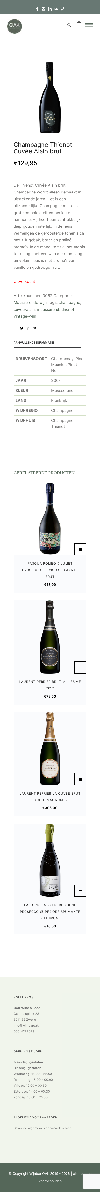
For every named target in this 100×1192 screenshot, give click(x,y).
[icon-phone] (63, 9)
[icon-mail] (57, 9)
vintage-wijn (25, 316)
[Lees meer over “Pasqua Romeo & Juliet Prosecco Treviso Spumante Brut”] (80, 549)
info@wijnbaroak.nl (28, 1025)
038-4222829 (24, 1031)
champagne (69, 302)
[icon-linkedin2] (51, 9)
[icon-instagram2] (45, 9)
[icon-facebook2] (38, 9)
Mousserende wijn (30, 302)
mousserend (48, 309)
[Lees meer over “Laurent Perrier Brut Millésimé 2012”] (80, 667)
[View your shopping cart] (79, 25)
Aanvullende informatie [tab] (33, 342)
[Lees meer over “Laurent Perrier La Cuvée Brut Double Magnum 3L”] (80, 779)
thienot (67, 309)
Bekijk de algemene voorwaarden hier (42, 1128)
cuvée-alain (24, 309)
